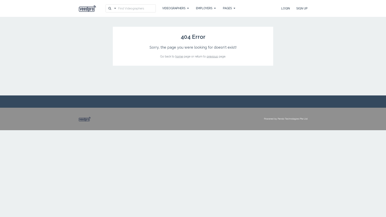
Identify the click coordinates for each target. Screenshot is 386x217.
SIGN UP (302, 8)
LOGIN (285, 8)
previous (212, 56)
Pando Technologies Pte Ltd (293, 118)
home (179, 56)
